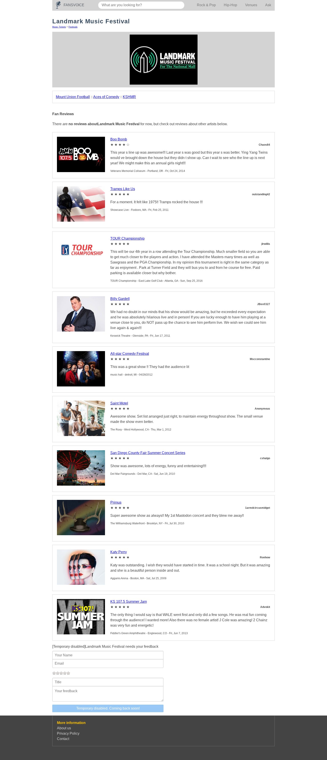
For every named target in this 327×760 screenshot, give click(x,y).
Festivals (73, 27)
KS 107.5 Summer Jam (128, 601)
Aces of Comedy (106, 97)
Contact (63, 739)
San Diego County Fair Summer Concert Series (147, 453)
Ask (268, 5)
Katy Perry (118, 552)
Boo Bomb (118, 139)
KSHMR (129, 97)
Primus (115, 502)
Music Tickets (59, 27)
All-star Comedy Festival (129, 354)
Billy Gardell (120, 299)
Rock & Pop (206, 5)
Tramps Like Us (122, 189)
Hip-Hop (230, 5)
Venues (251, 5)
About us (64, 728)
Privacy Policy (68, 733)
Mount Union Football (73, 97)
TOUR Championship (127, 238)
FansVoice (74, 5)
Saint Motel (119, 403)
